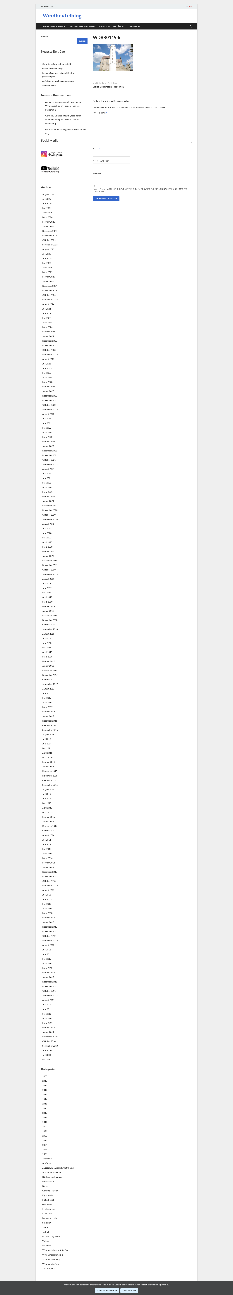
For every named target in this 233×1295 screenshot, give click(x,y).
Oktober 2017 (49, 679)
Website (97, 173)
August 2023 (48, 359)
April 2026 (47, 212)
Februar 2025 (48, 276)
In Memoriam (48, 1209)
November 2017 (49, 675)
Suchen (44, 36)
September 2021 (50, 464)
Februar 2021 (48, 496)
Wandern (46, 1245)
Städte (45, 1227)
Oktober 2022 (49, 405)
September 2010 (50, 1045)
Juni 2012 (47, 954)
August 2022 (48, 414)
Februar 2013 (48, 917)
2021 (44, 1131)
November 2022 (49, 400)
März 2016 (47, 757)
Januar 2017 (48, 716)
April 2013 (47, 908)
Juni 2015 (47, 798)
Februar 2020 (48, 551)
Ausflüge (46, 1163)
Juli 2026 (46, 199)
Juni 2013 (47, 899)
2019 (44, 1122)
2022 (44, 1135)
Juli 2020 (46, 528)
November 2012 (49, 931)
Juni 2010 (47, 1050)
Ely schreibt (47, 1195)
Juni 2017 (47, 693)
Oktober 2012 (49, 936)
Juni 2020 (47, 533)
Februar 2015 (48, 817)
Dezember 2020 (49, 505)
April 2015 (47, 807)
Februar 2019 (48, 606)
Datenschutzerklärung (111, 26)
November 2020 (49, 510)
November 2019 (49, 565)
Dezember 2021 (49, 450)
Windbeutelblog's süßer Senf (55, 1250)
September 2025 (50, 244)
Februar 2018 (48, 661)
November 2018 (49, 620)
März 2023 (47, 382)
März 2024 (47, 327)
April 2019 (47, 597)
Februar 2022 (48, 441)
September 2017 (50, 684)
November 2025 (49, 235)
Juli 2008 (46, 1055)
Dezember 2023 (49, 340)
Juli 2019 (46, 583)
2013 (44, 1094)
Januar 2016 (48, 766)
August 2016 (48, 734)
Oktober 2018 (49, 624)
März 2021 (47, 492)
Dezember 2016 (49, 720)
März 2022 (47, 437)
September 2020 (50, 519)
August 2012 (48, 945)
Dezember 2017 (49, 670)
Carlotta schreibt (50, 1190)
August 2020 (48, 524)
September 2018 (50, 629)
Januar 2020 (48, 556)
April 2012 (47, 963)
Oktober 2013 (49, 881)
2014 (44, 1099)
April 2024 (47, 322)
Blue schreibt (48, 1181)
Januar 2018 (48, 665)
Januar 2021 (48, 501)
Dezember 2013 (49, 871)
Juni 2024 (47, 313)
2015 (44, 1103)
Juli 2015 (46, 794)
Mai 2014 (46, 849)
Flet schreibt (48, 1199)
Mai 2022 (46, 427)
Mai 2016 (46, 748)
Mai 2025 (46, 263)
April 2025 (47, 267)
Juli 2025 (46, 253)
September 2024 (50, 299)
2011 (44, 1085)
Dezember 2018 (49, 615)
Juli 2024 (46, 308)
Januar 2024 (48, 336)
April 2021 (47, 487)
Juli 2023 (46, 363)
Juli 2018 (46, 638)
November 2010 (49, 1036)
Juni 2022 (47, 423)
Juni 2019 (47, 588)
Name (96, 149)
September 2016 (50, 730)
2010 (44, 1080)
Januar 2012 (48, 977)
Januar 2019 (48, 611)
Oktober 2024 (49, 295)
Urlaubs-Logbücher (51, 1236)
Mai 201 (46, 1059)
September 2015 (50, 784)
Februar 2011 (48, 1027)
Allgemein (47, 1158)
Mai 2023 (46, 372)
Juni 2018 (47, 643)
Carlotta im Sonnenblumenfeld (56, 64)
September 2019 (50, 574)
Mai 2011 (46, 1013)
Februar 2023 (48, 386)
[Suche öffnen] (191, 26)
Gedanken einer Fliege (52, 68)
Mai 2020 (46, 537)
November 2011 (49, 986)
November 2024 (49, 290)
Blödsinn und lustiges (52, 1177)
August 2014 (48, 835)
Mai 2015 (46, 803)
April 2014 (47, 853)
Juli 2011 (46, 1004)
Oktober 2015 (49, 780)
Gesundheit (47, 1204)
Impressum (134, 26)
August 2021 (48, 469)
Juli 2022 (46, 418)
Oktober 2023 (49, 350)
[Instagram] (186, 6)
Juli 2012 (46, 949)
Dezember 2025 (49, 231)
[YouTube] (190, 6)
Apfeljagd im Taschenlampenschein (58, 81)
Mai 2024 (46, 318)
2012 (44, 1090)
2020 (44, 1126)
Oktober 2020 (49, 514)
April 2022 (47, 432)
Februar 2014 (48, 862)
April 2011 (47, 1018)
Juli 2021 (46, 473)
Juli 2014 (46, 839)
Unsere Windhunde (53, 26)
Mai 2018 (46, 647)
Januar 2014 (48, 867)
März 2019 (47, 601)
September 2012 (50, 940)
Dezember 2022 (49, 395)
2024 (44, 1145)
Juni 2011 (47, 1009)
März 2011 (47, 1023)
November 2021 (49, 455)
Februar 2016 (48, 762)
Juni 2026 (47, 203)
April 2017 (47, 702)
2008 (44, 1076)
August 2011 (48, 1000)
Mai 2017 (46, 698)
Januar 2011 (48, 1032)
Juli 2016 (46, 739)
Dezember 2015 (49, 771)
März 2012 (47, 968)
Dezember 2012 (49, 926)
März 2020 (47, 546)
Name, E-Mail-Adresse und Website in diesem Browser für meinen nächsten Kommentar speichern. (140, 190)
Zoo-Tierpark (48, 1268)
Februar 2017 (48, 711)
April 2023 (47, 377)
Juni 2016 (47, 743)
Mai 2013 (46, 904)
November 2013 (49, 876)
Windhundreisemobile (52, 1254)
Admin (48, 102)
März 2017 (47, 707)
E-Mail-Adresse (101, 161)
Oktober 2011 (49, 990)
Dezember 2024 (49, 286)
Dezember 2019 (49, 560)
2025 (44, 1149)
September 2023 (50, 354)
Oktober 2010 (49, 1041)
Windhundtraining (51, 1259)
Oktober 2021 (49, 459)
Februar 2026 (48, 221)
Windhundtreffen (50, 1264)
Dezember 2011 (49, 981)
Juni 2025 (47, 258)
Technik (45, 1232)
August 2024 (48, 304)
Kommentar (100, 113)
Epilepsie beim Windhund (82, 26)
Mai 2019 (46, 592)
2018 (44, 1117)
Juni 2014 (47, 844)
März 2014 (47, 858)
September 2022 (50, 409)
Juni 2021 (47, 478)
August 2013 (48, 890)
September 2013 (50, 885)
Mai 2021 (46, 482)
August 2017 (48, 688)
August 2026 (48, 194)
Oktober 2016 (49, 725)
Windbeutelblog (62, 15)
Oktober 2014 (49, 830)
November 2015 (49, 775)
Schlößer (46, 1222)
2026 (44, 1154)
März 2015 (47, 812)
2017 (44, 1112)
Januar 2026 (48, 226)
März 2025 (47, 272)
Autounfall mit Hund (51, 1172)
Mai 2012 (46, 958)
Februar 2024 (48, 331)
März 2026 (47, 217)
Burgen (45, 1186)
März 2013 (47, 913)
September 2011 (50, 995)
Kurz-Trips (47, 1213)
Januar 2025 (48, 281)
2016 (44, 1108)
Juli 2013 (46, 894)
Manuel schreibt (49, 1218)
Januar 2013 (48, 922)
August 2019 (48, 578)
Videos (45, 1241)
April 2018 (47, 652)
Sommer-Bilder (49, 85)
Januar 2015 (48, 821)
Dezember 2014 (49, 826)
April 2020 (47, 542)
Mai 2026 (46, 208)
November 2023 (49, 345)
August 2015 (48, 789)
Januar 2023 (48, 391)
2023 (44, 1140)
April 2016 (47, 752)
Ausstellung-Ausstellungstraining (57, 1167)
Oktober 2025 (49, 240)
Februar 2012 (48, 972)
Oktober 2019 (49, 569)
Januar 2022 (48, 446)
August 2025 (48, 249)
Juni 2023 (47, 368)
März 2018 (47, 656)
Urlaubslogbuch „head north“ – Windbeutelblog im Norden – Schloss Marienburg (64, 106)
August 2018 (48, 633)
